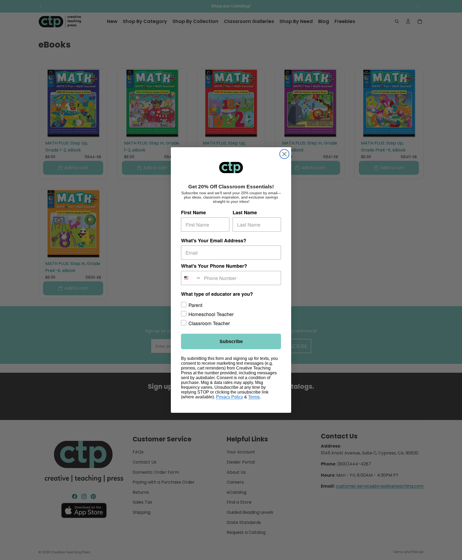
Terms (254, 397)
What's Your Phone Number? (214, 265)
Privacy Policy (229, 397)
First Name (193, 212)
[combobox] (191, 278)
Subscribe (231, 341)
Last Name (245, 212)
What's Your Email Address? (213, 240)
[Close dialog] (284, 154)
